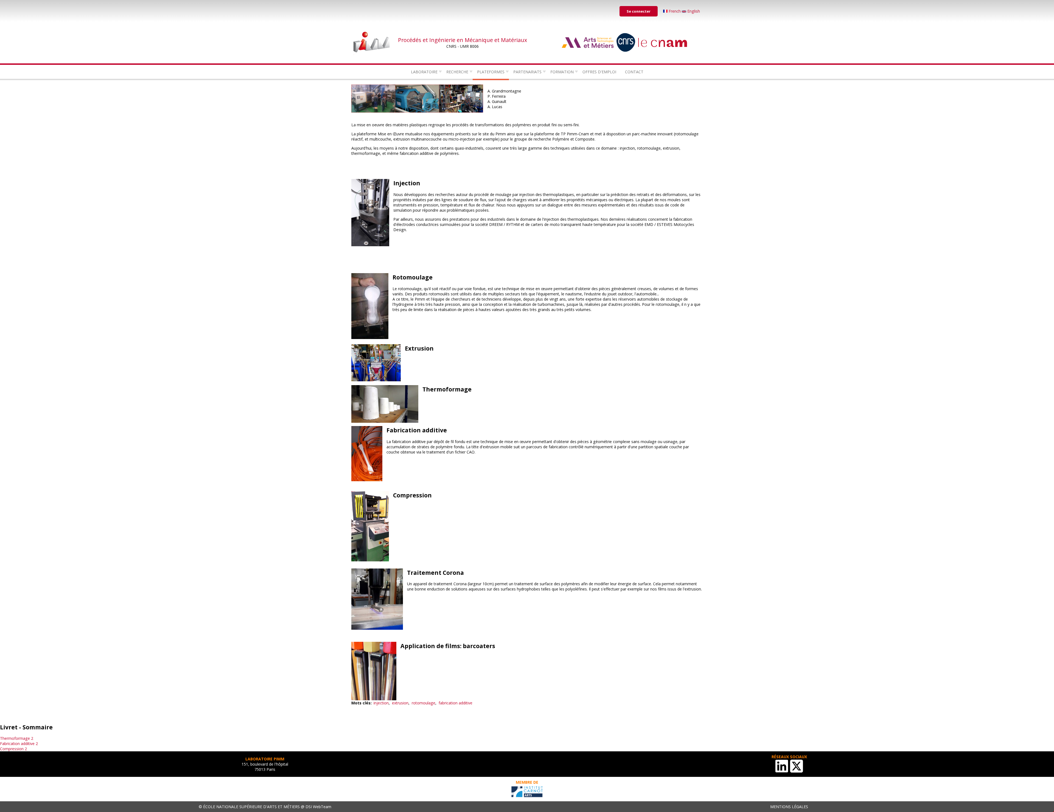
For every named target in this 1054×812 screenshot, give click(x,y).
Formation (562, 71)
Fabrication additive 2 (19, 743)
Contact (634, 71)
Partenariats (527, 71)
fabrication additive (455, 702)
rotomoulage (423, 702)
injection (381, 702)
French (675, 11)
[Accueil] (372, 42)
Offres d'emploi (599, 71)
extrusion (400, 702)
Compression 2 (13, 748)
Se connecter (639, 11)
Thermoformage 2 (16, 738)
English (693, 11)
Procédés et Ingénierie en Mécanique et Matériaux (462, 40)
